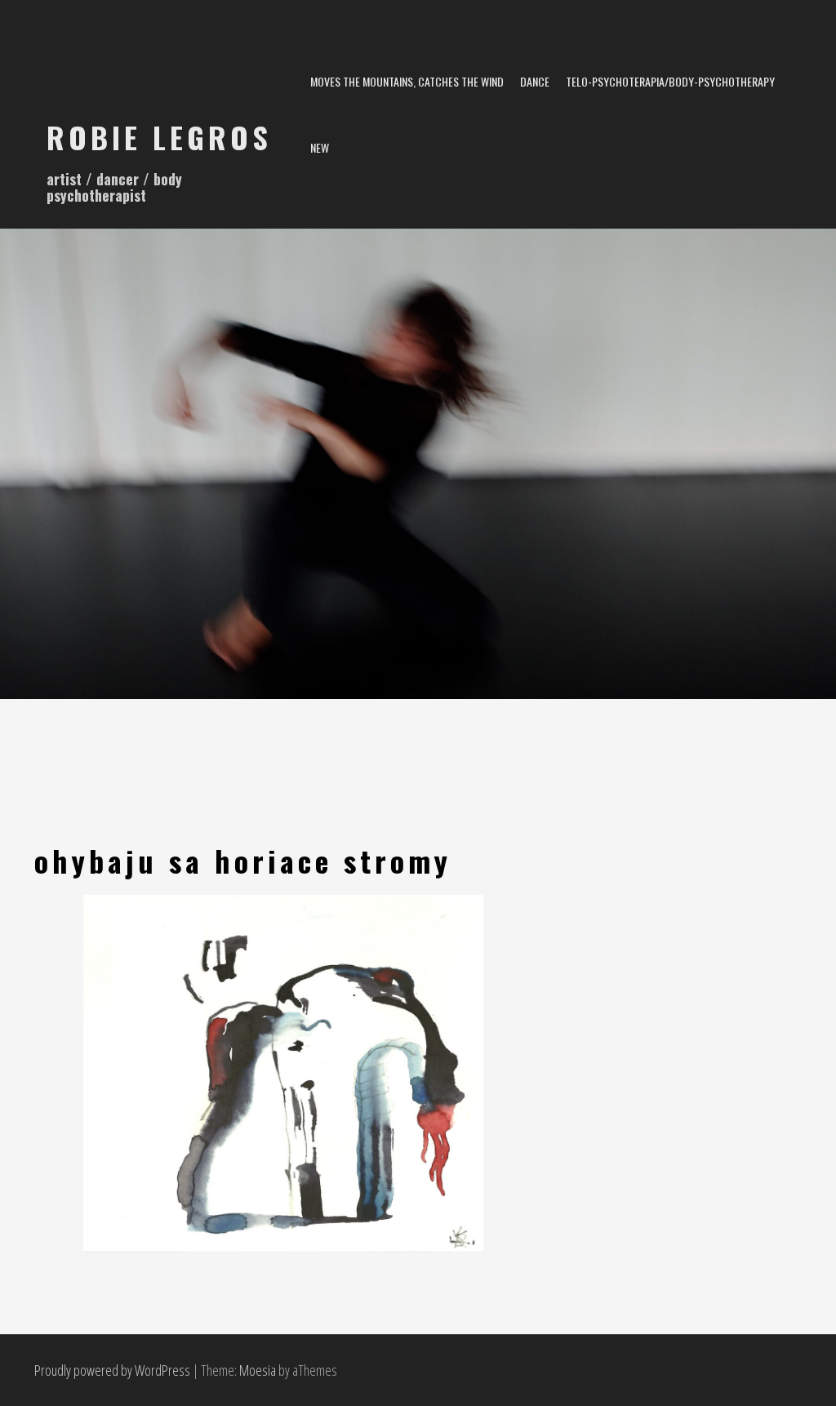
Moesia (257, 1370)
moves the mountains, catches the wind (407, 81)
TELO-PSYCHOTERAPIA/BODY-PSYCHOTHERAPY (670, 81)
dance (534, 81)
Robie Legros (159, 136)
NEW (319, 147)
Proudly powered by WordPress (112, 1370)
